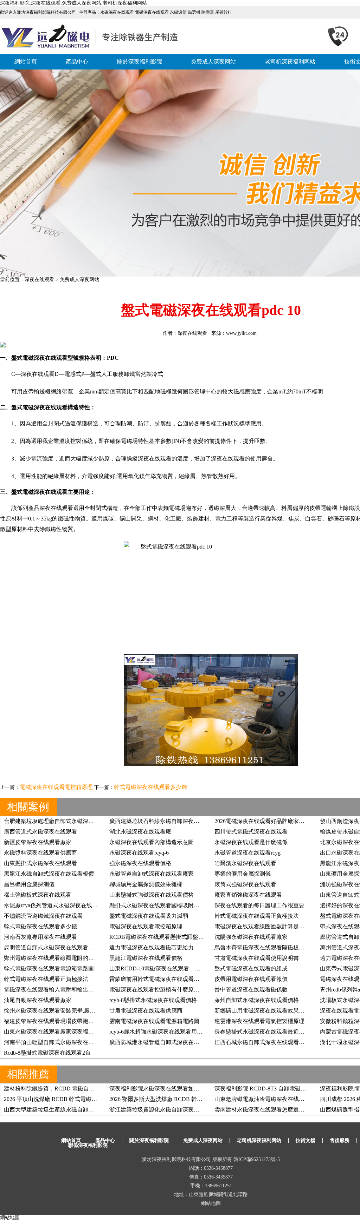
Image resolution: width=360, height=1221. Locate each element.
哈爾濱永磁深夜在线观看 (245, 863)
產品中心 (77, 62)
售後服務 (339, 1140)
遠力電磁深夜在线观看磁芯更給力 (151, 947)
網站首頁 (25, 62)
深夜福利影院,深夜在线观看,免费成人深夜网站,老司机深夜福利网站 (73, 3)
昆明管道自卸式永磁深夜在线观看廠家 (51, 947)
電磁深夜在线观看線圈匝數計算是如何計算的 (270, 926)
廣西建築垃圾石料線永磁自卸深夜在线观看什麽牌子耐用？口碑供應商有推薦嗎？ (210, 821)
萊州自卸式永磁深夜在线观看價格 (256, 1000)
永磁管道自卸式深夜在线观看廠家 (151, 874)
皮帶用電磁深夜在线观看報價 (251, 979)
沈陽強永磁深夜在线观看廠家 (251, 937)
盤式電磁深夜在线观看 (39, 407)
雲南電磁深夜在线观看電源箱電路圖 (154, 1021)
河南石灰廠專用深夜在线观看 (40, 937)
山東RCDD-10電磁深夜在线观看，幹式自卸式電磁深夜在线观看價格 (194, 968)
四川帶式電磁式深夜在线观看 (251, 832)
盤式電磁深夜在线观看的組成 (251, 968)
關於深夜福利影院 (139, 62)
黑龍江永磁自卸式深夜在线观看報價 (49, 874)
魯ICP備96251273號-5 (256, 1159)
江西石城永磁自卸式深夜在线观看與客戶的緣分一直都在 (284, 1042)
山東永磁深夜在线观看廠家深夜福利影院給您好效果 (68, 1032)
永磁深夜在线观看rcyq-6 (139, 853)
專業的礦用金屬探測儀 (242, 874)
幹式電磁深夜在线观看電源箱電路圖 (49, 968)
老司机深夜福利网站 (290, 62)
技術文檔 (305, 1140)
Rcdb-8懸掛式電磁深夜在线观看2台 (47, 1053)
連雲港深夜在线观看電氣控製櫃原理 (259, 1021)
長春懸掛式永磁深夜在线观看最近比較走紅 (267, 1032)
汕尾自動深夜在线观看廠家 (37, 1000)
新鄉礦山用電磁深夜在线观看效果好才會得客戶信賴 (279, 1011)
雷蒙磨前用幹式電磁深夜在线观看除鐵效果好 (165, 979)
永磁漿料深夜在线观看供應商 (40, 853)
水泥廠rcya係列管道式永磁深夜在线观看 (53, 905)
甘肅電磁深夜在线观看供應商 (145, 1011)
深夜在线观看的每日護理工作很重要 (259, 905)
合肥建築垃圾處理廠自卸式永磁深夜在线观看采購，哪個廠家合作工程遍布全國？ (105, 821)
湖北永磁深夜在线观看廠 (140, 832)
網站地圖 (211, 1203)
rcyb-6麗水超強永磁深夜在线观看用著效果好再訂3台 (174, 1032)
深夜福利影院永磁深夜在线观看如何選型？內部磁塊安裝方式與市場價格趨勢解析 (210, 1088)
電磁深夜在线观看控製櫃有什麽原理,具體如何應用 (171, 990)
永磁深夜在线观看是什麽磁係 (251, 842)
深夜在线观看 (39, 279)
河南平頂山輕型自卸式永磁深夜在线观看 (54, 1042)
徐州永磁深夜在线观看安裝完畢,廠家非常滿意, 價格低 (70, 1011)
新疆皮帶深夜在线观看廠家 (37, 842)
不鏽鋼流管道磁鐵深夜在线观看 (43, 916)
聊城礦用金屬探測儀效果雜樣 (145, 884)
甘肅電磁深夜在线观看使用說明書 (256, 958)
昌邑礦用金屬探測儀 (29, 884)
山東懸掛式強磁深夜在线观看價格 (151, 895)
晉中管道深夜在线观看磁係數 (251, 990)
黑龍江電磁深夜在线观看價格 (145, 958)
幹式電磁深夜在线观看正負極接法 (256, 916)
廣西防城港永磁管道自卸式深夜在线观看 (160, 1042)
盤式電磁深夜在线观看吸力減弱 (148, 916)
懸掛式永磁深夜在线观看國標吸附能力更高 (162, 905)
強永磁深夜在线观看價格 (140, 863)
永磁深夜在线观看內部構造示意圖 (151, 842)
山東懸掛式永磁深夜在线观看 (40, 863)
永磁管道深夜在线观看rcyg (247, 853)
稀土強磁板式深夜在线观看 (37, 895)
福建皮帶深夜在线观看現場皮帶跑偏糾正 (54, 1021)
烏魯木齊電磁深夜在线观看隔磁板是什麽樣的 (270, 947)
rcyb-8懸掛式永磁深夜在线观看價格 (153, 1000)
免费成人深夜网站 (213, 62)
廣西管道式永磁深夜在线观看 (40, 832)
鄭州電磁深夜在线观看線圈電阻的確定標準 (57, 958)
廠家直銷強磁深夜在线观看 (248, 895)
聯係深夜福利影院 (88, 1145)
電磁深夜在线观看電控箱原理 (56, 787)
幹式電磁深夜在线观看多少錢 (150, 787)
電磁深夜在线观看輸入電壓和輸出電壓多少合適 (63, 990)
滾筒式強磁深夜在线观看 (245, 884)
